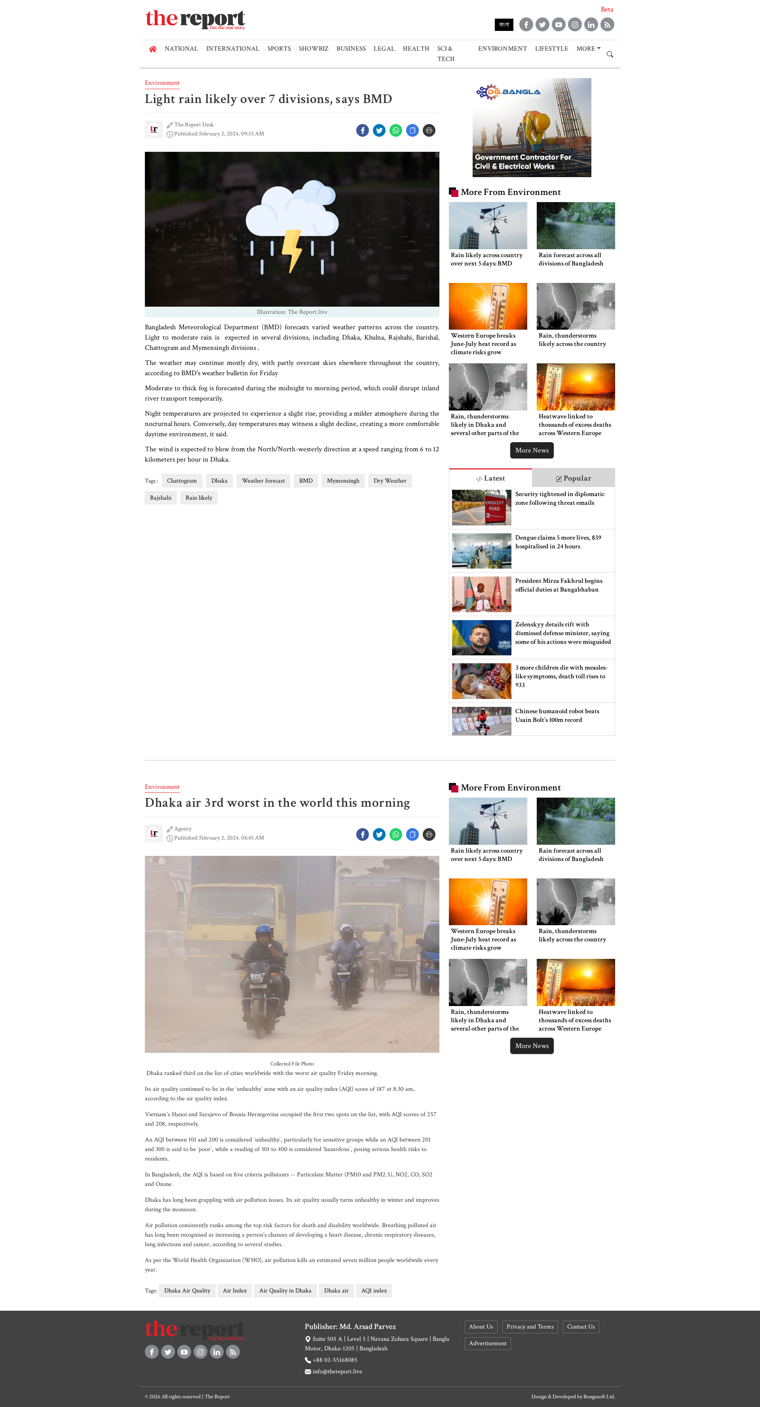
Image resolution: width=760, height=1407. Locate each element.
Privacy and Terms (530, 1327)
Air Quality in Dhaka (285, 1291)
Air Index (235, 1291)
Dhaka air (336, 1291)
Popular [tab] (576, 478)
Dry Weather (390, 481)
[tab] (490, 477)
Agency (183, 828)
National (181, 48)
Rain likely (199, 498)
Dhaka (219, 481)
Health (416, 48)
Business (351, 48)
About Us (481, 1327)
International (233, 48)
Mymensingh (343, 481)
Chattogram (182, 481)
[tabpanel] (532, 611)
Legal (384, 48)
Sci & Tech (446, 53)
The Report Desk (194, 124)
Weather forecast (263, 481)
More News (532, 450)
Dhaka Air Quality (187, 1291)
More (585, 48)
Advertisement (488, 1343)
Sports (279, 48)
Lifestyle (551, 48)
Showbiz (314, 48)
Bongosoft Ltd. (599, 1396)
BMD (306, 481)
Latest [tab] (494, 478)
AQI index (374, 1291)
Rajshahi (160, 498)
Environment (502, 48)
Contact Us (581, 1327)
